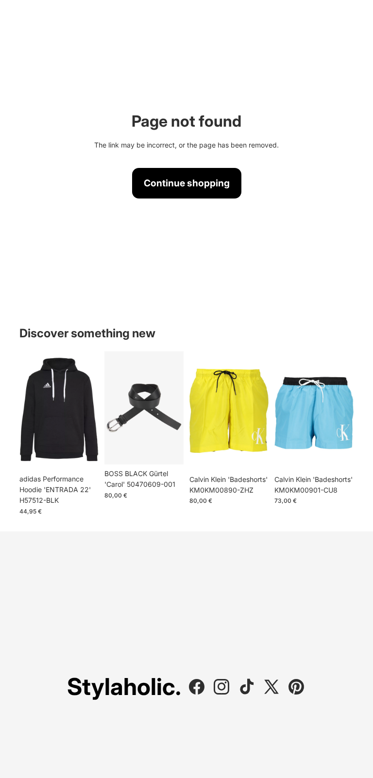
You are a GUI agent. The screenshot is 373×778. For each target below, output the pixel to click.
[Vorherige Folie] (30, 410)
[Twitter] (271, 686)
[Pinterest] (296, 686)
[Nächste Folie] (88, 410)
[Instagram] (221, 686)
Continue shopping (187, 183)
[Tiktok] (246, 686)
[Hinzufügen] (338, 455)
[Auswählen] (83, 454)
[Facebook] (196, 686)
